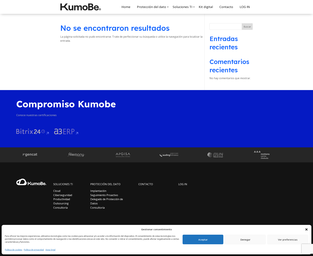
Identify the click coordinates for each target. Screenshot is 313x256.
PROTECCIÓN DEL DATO (105, 184)
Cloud (56, 191)
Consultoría (60, 207)
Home (125, 7)
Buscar (247, 26)
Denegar (245, 239)
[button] (306, 229)
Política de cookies (13, 249)
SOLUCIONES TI (63, 184)
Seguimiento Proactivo (104, 195)
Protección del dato (151, 7)
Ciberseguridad (62, 195)
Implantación (98, 191)
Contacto (226, 7)
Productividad (61, 199)
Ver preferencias (288, 239)
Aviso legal (50, 249)
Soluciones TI (182, 7)
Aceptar (203, 239)
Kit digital (206, 7)
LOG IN (245, 7)
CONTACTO (145, 184)
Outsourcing (61, 203)
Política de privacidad (34, 249)
